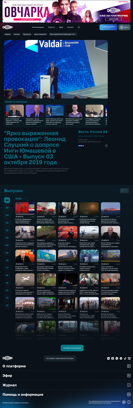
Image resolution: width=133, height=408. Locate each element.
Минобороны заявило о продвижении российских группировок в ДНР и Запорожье (46, 245)
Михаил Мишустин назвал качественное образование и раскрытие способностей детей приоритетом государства (110, 246)
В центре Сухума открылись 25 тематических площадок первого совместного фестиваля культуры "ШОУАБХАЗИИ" (67, 247)
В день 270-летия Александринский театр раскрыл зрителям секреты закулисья (67, 316)
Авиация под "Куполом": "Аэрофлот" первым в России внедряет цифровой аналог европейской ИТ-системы (67, 341)
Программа (27, 34)
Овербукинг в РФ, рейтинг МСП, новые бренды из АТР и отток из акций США (89, 292)
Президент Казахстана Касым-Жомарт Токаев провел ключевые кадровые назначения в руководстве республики (46, 270)
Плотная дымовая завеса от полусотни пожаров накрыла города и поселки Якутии (110, 293)
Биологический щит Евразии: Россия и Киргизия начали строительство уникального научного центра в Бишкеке (88, 342)
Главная (7, 34)
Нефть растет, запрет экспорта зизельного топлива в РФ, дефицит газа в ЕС (45, 316)
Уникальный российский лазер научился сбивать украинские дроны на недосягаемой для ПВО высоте (67, 293)
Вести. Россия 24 (40, 34)
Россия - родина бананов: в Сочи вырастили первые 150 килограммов (46, 339)
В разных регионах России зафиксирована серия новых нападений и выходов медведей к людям (46, 293)
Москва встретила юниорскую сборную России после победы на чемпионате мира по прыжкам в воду (110, 317)
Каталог (17, 34)
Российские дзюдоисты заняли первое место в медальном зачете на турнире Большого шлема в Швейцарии (24, 341)
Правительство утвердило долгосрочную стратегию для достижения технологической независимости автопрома (24, 247)
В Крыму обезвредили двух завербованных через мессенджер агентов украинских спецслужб (23, 222)
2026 (25, 198)
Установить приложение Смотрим (60, 358)
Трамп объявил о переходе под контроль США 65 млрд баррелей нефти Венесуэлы (109, 269)
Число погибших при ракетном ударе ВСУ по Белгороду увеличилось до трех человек (45, 221)
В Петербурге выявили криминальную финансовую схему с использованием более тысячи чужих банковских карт (67, 223)
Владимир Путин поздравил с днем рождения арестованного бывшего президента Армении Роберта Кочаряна (24, 271)
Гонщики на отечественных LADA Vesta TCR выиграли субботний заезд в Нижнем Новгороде (87, 317)
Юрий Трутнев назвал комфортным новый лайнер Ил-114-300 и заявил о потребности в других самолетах (88, 246)
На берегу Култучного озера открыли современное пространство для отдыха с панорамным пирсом (89, 270)
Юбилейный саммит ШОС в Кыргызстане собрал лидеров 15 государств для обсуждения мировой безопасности (24, 317)
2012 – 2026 (93, 136)
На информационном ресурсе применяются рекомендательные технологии (105, 402)
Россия (101, 136)
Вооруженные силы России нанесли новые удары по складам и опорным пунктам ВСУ (66, 269)
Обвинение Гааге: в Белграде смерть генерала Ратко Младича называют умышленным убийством (110, 340)
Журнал (10, 385)
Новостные (82, 140)
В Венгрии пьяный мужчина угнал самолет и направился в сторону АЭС (24, 293)
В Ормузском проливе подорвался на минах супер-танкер (88, 221)
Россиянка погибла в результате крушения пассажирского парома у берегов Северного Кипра (110, 221)
